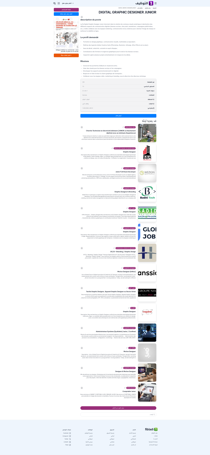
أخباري (134, 436)
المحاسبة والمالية (131, 388)
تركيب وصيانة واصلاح (130, 127)
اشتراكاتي (133, 439)
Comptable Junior (129, 391)
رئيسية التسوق (110, 433)
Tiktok (66, 445)
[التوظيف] (151, 3)
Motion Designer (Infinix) (126, 272)
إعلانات (156, 436)
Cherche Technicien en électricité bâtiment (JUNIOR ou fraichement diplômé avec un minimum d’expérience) (111, 132)
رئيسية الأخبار (132, 433)
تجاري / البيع (132, 208)
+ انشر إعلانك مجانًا (66, 55)
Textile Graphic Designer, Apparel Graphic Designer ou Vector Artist (111, 292)
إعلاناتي (112, 442)
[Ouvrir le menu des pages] (58, 3)
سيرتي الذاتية (89, 442)
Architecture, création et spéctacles (125, 248)
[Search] (154, 414)
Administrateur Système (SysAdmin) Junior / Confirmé (116, 331)
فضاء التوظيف (89, 445)
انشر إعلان (111, 445)
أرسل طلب (118, 116)
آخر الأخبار (133, 445)
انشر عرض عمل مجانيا (66, 14)
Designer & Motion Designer (125, 371)
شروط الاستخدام (153, 445)
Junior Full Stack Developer (126, 172)
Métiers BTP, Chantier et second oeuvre (124, 148)
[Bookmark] (81, 17)
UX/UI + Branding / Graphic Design (123, 252)
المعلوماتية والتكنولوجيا (129, 168)
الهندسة (133, 308)
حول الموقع (155, 433)
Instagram (65, 436)
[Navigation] (156, 3)
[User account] (54, 3)
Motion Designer (130, 351)
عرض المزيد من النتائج (118, 408)
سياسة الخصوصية (153, 442)
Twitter (66, 439)
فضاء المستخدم (66, 10)
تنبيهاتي (133, 442)
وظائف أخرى (132, 348)
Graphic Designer (129, 152)
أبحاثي (112, 436)
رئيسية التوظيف (89, 433)
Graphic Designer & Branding (125, 192)
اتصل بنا (155, 439)
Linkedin (66, 442)
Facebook (65, 433)
